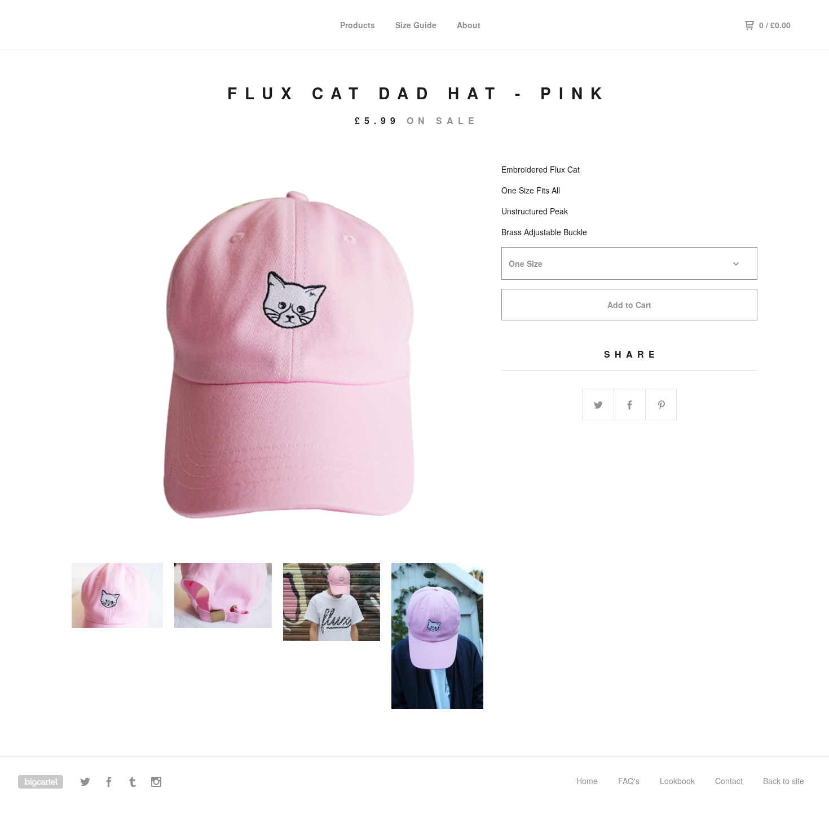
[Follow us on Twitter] (85, 783)
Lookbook (677, 780)
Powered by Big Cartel (40, 782)
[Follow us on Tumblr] (132, 783)
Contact (729, 780)
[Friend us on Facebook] (109, 783)
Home (587, 780)
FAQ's (629, 780)
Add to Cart (629, 304)
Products (357, 24)
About (468, 24)
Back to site (783, 780)
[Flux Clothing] (76, 24)
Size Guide (415, 24)
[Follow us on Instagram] (156, 783)
